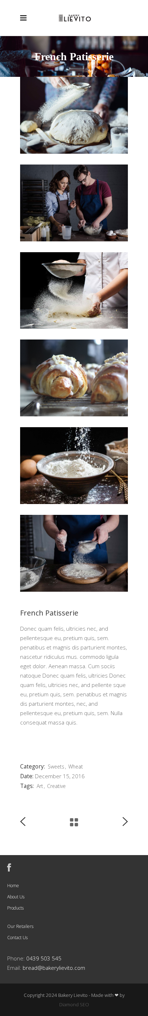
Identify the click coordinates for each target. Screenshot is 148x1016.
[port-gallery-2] (74, 465)
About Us (15, 897)
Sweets (56, 766)
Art (40, 786)
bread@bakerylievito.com (54, 968)
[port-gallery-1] (74, 553)
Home (13, 886)
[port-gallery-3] (74, 378)
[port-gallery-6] (74, 115)
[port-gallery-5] (74, 203)
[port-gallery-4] (74, 290)
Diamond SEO (74, 1004)
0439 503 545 (43, 958)
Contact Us (17, 937)
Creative (56, 786)
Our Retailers (20, 926)
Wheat (75, 766)
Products (15, 908)
